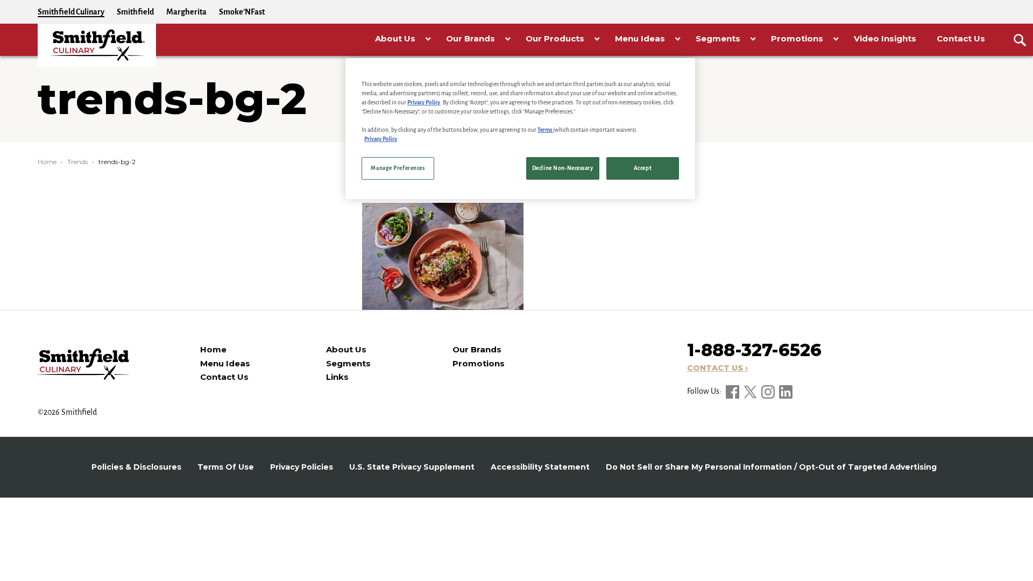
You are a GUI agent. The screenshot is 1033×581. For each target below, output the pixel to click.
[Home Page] (97, 45)
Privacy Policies (301, 467)
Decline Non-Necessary (562, 168)
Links (337, 377)
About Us (346, 349)
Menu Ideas (225, 363)
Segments (348, 363)
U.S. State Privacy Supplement (412, 467)
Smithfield (135, 12)
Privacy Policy (423, 102)
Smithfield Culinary (71, 12)
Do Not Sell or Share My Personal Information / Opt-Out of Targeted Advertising (771, 467)
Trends (77, 162)
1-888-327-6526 (754, 350)
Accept (643, 168)
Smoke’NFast (242, 12)
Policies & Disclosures (136, 467)
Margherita (186, 12)
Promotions (478, 363)
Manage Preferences (397, 168)
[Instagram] (768, 391)
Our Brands (476, 349)
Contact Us (224, 377)
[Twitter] (751, 391)
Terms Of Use (225, 467)
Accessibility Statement (540, 467)
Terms (545, 130)
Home (47, 162)
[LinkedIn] (786, 391)
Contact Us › (717, 368)
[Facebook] (733, 391)
